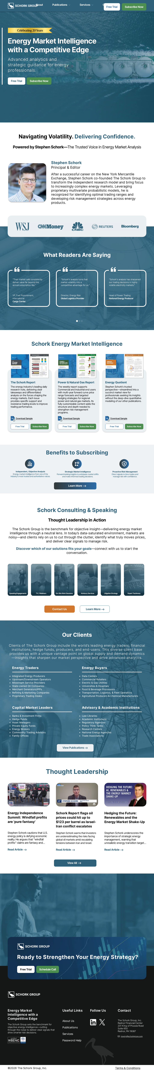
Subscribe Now (134, 6)
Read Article (15, 849)
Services (85, 5)
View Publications (73, 747)
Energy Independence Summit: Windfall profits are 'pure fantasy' (27, 817)
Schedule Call (47, 969)
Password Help (71, 1040)
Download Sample (24, 418)
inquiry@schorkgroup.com (132, 1036)
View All (72, 862)
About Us (68, 1020)
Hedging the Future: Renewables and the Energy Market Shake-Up (124, 817)
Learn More (75, 485)
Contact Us (59, 609)
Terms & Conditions (127, 1068)
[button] (74, 321)
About (39, 5)
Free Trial (111, 6)
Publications (59, 5)
